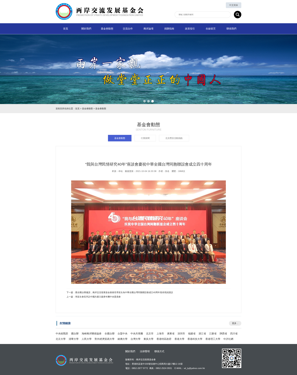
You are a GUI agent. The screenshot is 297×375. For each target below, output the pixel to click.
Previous (4, 67)
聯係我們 (231, 28)
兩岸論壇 (148, 28)
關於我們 (86, 28)
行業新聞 (145, 138)
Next (292, 67)
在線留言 (211, 28)
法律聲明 (145, 351)
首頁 (65, 28)
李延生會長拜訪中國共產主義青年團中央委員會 (98, 296)
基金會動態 (107, 28)
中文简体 (233, 5)
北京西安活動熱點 (174, 138)
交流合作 (128, 28)
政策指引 (190, 28)
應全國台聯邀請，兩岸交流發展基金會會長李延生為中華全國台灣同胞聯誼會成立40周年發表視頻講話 (124, 292)
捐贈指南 (169, 28)
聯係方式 (159, 351)
